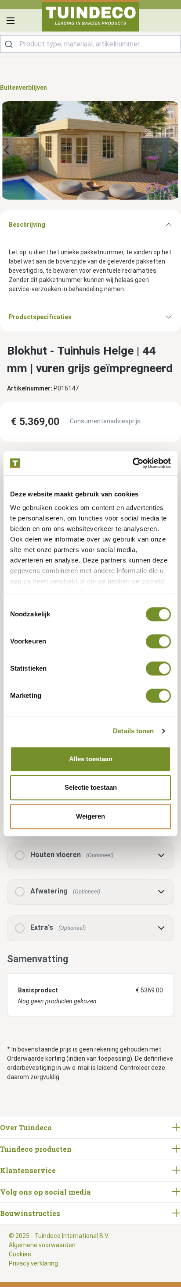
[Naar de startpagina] (90, 16)
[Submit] (9, 44)
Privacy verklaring (33, 1263)
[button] (90, 856)
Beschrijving (27, 224)
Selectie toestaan (91, 787)
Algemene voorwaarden (42, 1244)
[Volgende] (174, 150)
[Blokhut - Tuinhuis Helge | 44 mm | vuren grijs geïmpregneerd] (90, 150)
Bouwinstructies (30, 1213)
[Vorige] (6, 150)
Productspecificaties (40, 316)
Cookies (20, 1254)
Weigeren (90, 816)
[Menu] (10, 20)
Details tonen (133, 731)
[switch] (158, 641)
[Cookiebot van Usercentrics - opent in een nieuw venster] (132, 463)
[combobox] (90, 44)
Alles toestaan (90, 759)
